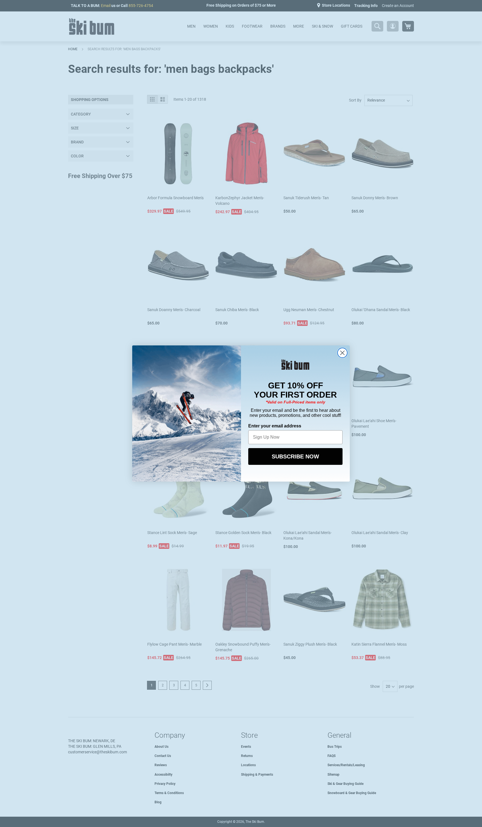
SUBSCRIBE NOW (295, 456)
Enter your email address (274, 426)
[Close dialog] (342, 353)
